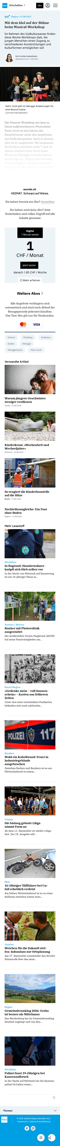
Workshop (28, 337)
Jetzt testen (29, 265)
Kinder (11, 343)
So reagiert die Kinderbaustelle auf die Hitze (27, 493)
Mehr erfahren (31, 280)
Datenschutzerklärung (40, 1121)
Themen (8, 1110)
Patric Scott (36, 350)
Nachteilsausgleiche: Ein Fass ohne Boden (26, 511)
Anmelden (48, 201)
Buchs (7, 499)
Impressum (22, 1121)
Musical (11, 337)
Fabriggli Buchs (15, 350)
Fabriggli (26, 343)
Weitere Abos (29, 293)
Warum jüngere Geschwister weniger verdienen (25, 400)
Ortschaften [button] (16, 5)
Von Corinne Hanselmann (26, 56)
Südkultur (46, 337)
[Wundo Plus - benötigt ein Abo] (7, 16)
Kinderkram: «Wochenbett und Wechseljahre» (27, 446)
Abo (40, 5)
